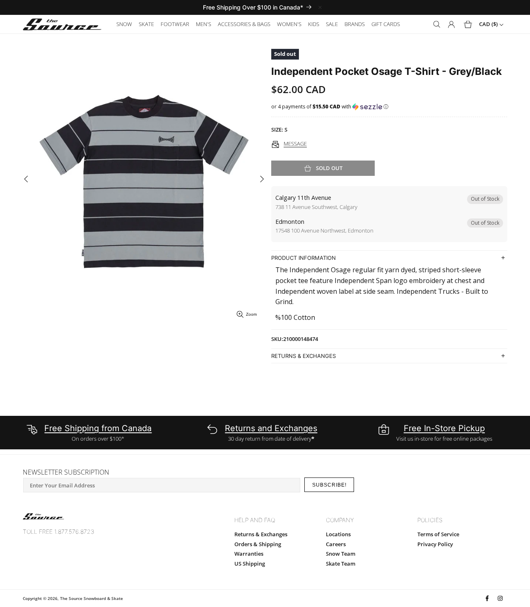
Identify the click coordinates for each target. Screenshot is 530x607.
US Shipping (249, 563)
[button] (124, 24)
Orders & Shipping (257, 544)
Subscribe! (329, 485)
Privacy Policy (435, 544)
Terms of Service (438, 534)
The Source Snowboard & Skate (91, 598)
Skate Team (340, 563)
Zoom (251, 314)
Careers (336, 544)
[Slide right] (262, 179)
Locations (338, 534)
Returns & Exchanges (260, 534)
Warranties (248, 553)
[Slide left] (26, 179)
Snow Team (340, 553)
